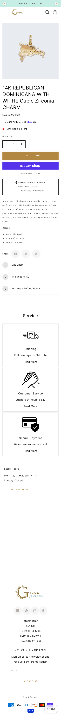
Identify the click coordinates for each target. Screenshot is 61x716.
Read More (30, 362)
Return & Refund (30, 636)
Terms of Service (30, 631)
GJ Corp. (33, 697)
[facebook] (17, 610)
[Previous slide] (4, 3)
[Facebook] (15, 253)
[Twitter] (25, 253)
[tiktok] (43, 610)
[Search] (47, 12)
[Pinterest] (36, 253)
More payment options (30, 173)
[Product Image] (30, 51)
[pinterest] (26, 610)
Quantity (7, 136)
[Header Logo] (27, 12)
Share (5, 253)
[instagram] (34, 610)
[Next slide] (56, 3)
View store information (32, 190)
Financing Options (30, 641)
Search (30, 626)
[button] (6, 12)
